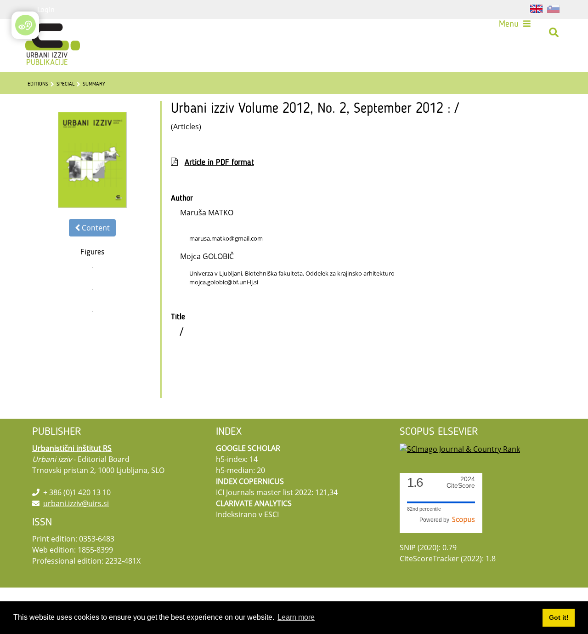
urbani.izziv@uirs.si (76, 503)
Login (46, 9)
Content (95, 228)
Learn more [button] (296, 617)
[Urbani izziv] (43, 36)
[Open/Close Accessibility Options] (25, 25)
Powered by (435, 520)
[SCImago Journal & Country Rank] (460, 448)
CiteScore (461, 482)
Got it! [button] (559, 617)
